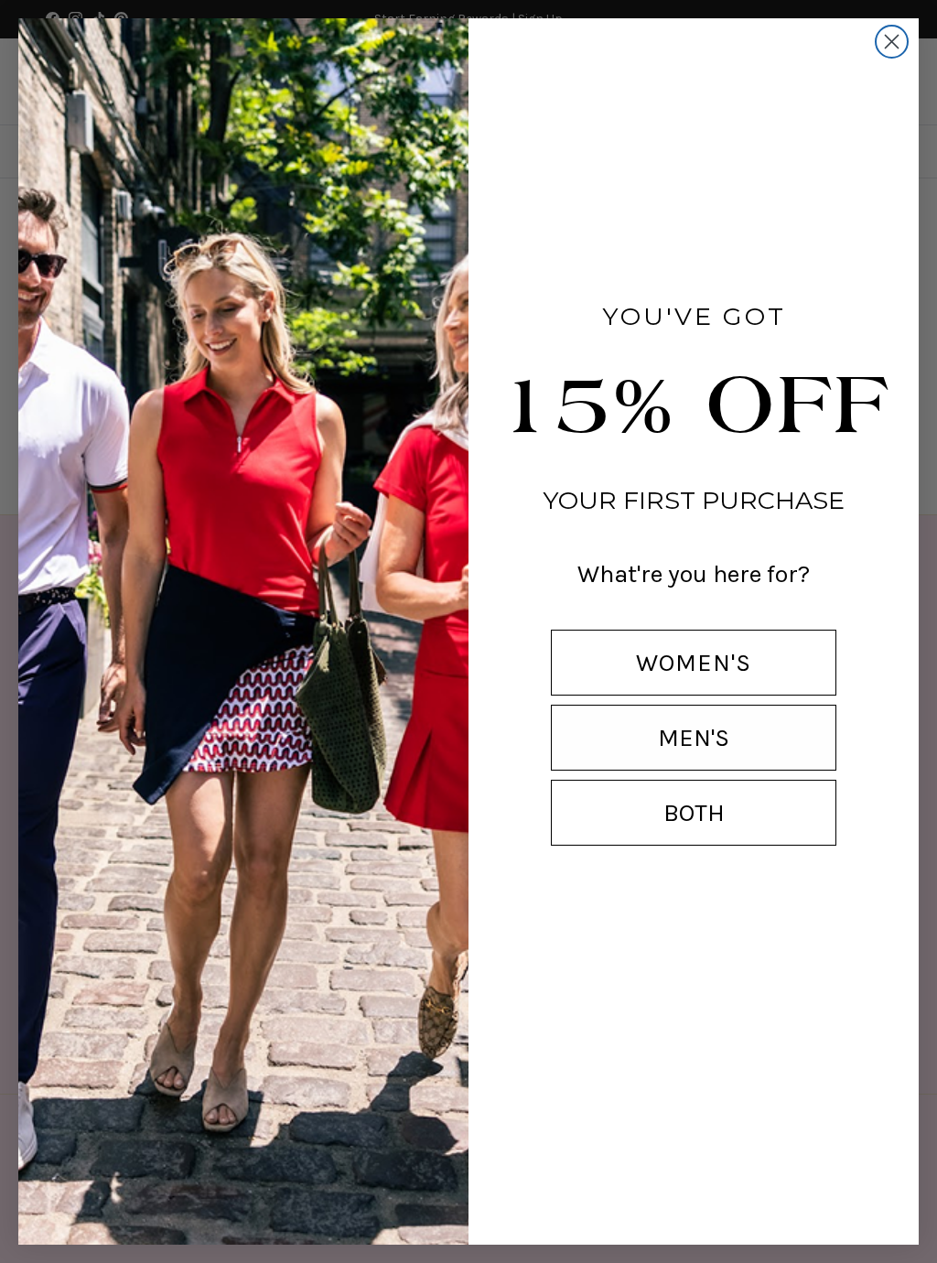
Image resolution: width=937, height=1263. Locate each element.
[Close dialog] (892, 42)
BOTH (694, 812)
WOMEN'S (693, 662)
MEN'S (693, 737)
